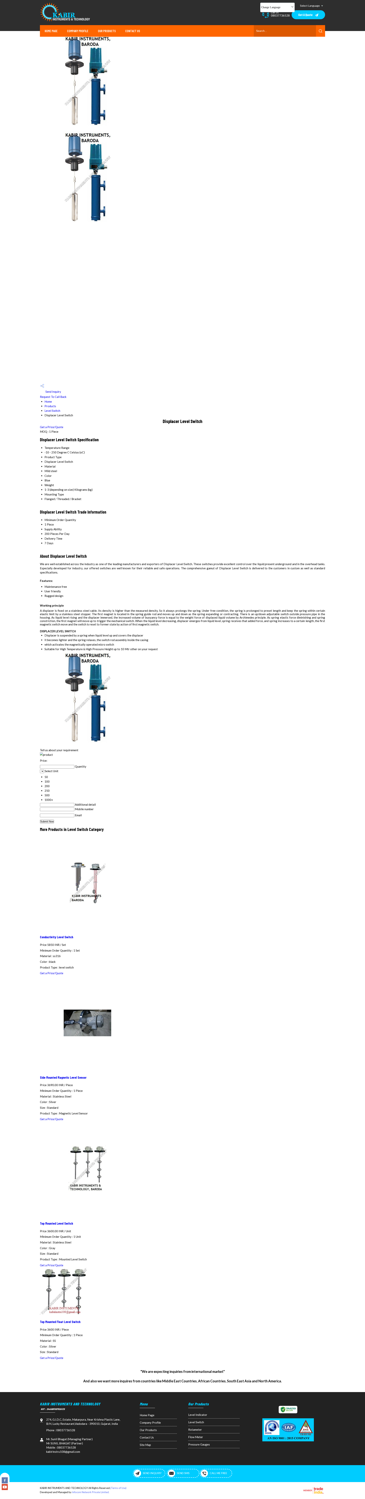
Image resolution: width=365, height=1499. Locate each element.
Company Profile (77, 31)
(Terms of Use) (118, 1487)
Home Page (51, 31)
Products (50, 406)
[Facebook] (5, 1482)
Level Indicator (197, 1414)
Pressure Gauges (199, 1444)
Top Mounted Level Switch (56, 1223)
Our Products (107, 31)
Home (48, 401)
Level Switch (52, 410)
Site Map (145, 1444)
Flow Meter (195, 1437)
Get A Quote (305, 15)
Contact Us (132, 31)
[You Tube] (5, 1489)
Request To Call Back (53, 396)
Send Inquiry (53, 391)
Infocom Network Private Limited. (90, 1492)
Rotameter (195, 1429)
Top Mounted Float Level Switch (60, 1322)
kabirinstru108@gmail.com (63, 1451)
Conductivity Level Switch (56, 937)
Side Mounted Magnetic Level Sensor (63, 1077)
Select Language (310, 5)
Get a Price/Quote (51, 427)
